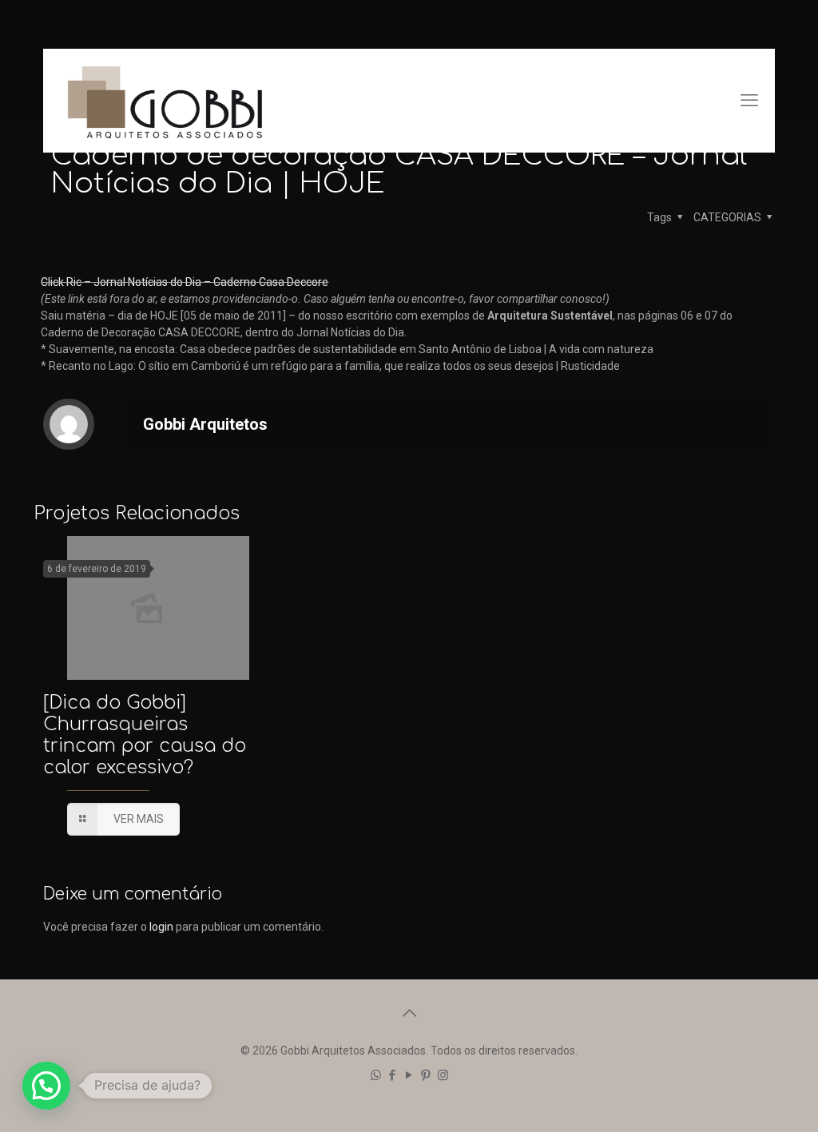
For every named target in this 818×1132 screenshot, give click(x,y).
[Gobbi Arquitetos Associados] (165, 101)
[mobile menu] (749, 100)
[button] (46, 1086)
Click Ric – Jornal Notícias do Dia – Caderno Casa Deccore (184, 282)
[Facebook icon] (393, 1075)
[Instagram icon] (443, 1075)
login (161, 926)
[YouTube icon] (409, 1075)
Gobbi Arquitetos (205, 424)
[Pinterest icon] (426, 1075)
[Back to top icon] (409, 1013)
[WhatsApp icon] (376, 1075)
